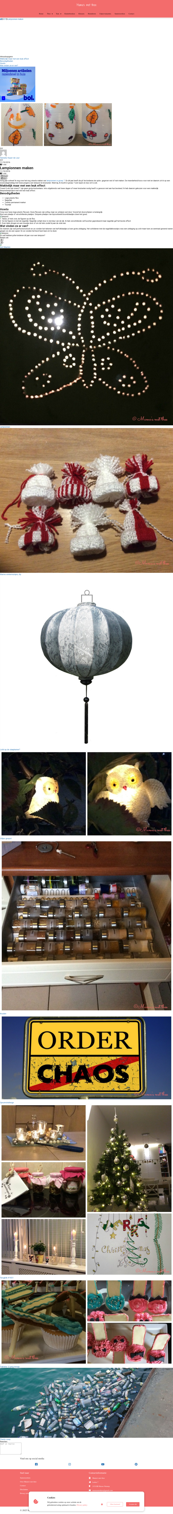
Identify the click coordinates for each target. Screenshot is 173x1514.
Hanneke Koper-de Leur (10, 158)
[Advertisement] (86, 37)
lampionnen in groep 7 (56, 181)
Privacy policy (82, 1505)
